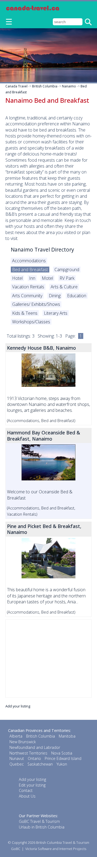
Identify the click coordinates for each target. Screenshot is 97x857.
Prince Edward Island (63, 758)
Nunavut (16, 758)
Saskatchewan (40, 764)
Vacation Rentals (28, 287)
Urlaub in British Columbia (41, 827)
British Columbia (44, 86)
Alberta (15, 736)
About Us (27, 796)
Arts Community (27, 296)
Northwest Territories (28, 753)
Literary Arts (55, 313)
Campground (66, 269)
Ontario (34, 758)
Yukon (62, 764)
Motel (47, 278)
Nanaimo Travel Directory (42, 249)
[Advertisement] (48, 658)
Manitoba (67, 736)
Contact (26, 790)
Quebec (16, 764)
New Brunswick (22, 741)
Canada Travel (16, 86)
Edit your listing (32, 785)
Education (76, 296)
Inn (32, 278)
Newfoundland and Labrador (34, 747)
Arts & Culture (64, 287)
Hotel (17, 278)
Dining (55, 296)
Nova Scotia (61, 753)
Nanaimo (69, 86)
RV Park (67, 278)
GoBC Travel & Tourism (39, 821)
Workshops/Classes (31, 322)
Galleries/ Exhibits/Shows (36, 304)
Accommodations (29, 261)
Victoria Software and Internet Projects (55, 848)
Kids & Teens (24, 313)
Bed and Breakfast (30, 269)
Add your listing (17, 706)
